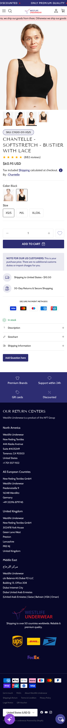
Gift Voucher (22, 702)
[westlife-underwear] (34, 11)
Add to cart (31, 244)
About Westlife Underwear (36, 693)
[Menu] (4, 11)
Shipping (24, 170)
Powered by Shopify (35, 720)
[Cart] (63, 11)
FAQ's (18, 693)
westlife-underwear (18, 720)
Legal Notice (8, 702)
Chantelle (14, 174)
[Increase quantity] (50, 233)
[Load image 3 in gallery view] (33, 65)
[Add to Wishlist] (60, 233)
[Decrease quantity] (6, 233)
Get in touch (8, 693)
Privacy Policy (45, 698)
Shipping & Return (10, 698)
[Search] (12, 11)
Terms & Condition (28, 698)
